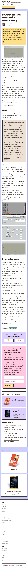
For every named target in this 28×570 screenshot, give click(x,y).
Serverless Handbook (6, 520)
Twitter (3, 553)
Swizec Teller (11, 2)
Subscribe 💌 (8, 385)
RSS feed (3, 511)
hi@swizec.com (5, 566)
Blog (3, 4)
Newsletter (4, 552)
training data (19, 139)
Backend (3, 539)
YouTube (3, 559)
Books (6, 4)
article (16, 148)
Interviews (4, 508)
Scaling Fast (4, 517)
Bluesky (3, 555)
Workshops (4, 525)
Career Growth (5, 541)
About (11, 4)
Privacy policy (4, 560)
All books (3, 522)
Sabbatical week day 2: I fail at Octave (15, 437)
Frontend (3, 538)
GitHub (3, 557)
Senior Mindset (5, 532)
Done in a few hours (10, 259)
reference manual (9, 150)
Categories (4, 506)
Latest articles (4, 504)
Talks (3, 510)
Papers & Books (5, 543)
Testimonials (4, 550)
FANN (4, 110)
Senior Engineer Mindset (7, 518)
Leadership (4, 534)
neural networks (6, 63)
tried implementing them (16, 69)
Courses (3, 524)
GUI (9, 264)
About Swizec (4, 548)
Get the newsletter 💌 (8, 7)
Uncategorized (13, 328)
